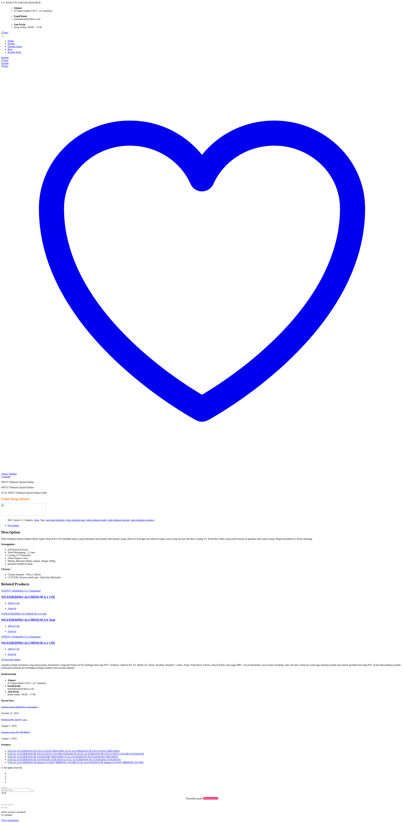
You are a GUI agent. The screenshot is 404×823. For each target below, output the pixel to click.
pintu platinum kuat (75, 520)
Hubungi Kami (210, 798)
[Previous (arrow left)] (2, 807)
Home (11, 40)
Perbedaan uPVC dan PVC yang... (14, 720)
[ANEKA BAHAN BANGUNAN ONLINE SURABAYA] (4, 32)
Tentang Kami (15, 46)
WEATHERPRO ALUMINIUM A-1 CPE (28, 597)
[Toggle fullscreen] (5, 804)
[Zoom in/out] (2, 804)
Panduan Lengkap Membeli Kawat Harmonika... (20, 707)
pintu (36, 520)
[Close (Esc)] (12, 804)
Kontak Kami (14, 52)
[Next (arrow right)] (5, 807)
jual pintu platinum (55, 520)
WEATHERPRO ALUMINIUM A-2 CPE (28, 643)
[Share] (9, 804)
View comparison (10, 820)
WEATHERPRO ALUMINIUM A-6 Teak (28, 619)
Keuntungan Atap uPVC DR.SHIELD (15, 732)
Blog (10, 49)
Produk (11, 43)
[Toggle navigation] (2, 36)
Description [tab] (13, 525)
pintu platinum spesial (118, 520)
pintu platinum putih (96, 520)
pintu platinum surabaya (142, 520)
